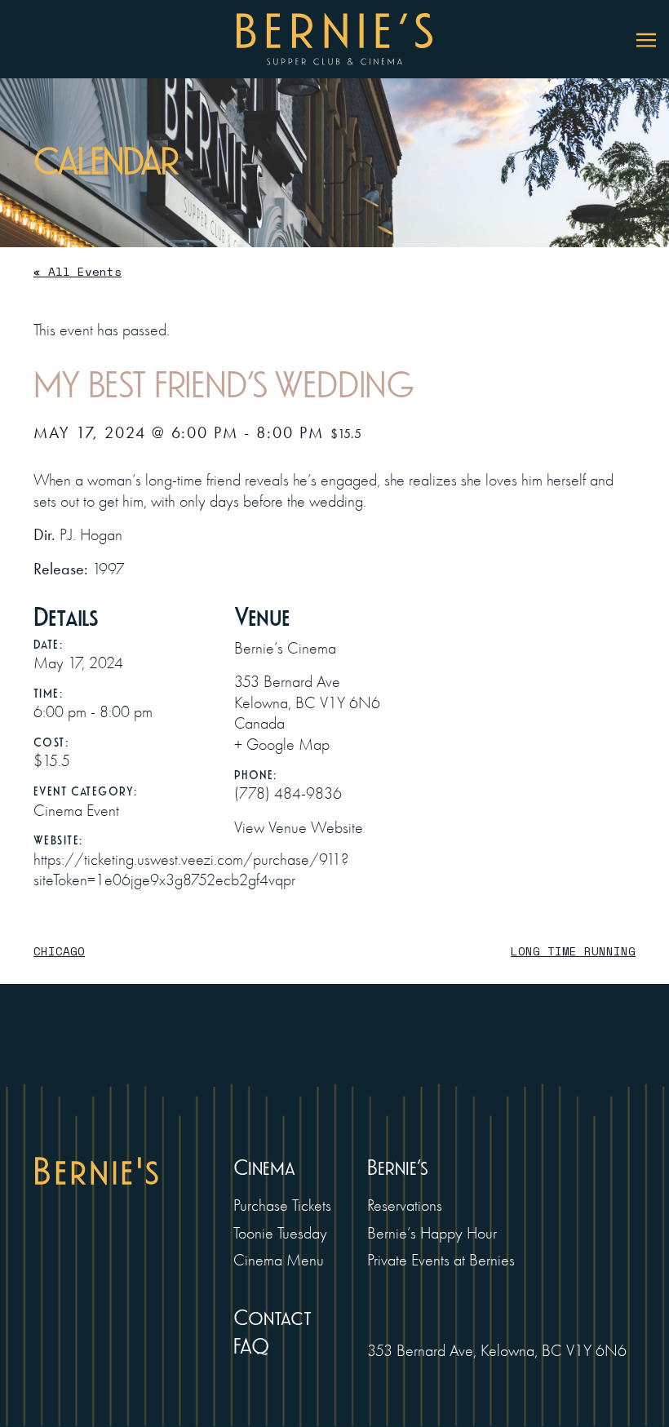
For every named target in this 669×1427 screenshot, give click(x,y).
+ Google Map (282, 744)
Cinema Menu (278, 1260)
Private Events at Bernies (441, 1260)
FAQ (251, 1347)
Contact (272, 1318)
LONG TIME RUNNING (573, 950)
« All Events (77, 271)
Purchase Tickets (282, 1205)
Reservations (404, 1205)
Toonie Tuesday (280, 1233)
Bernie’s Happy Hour (432, 1233)
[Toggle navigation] (646, 39)
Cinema (264, 1168)
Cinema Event (76, 810)
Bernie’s (397, 1168)
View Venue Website (298, 827)
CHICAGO (59, 950)
